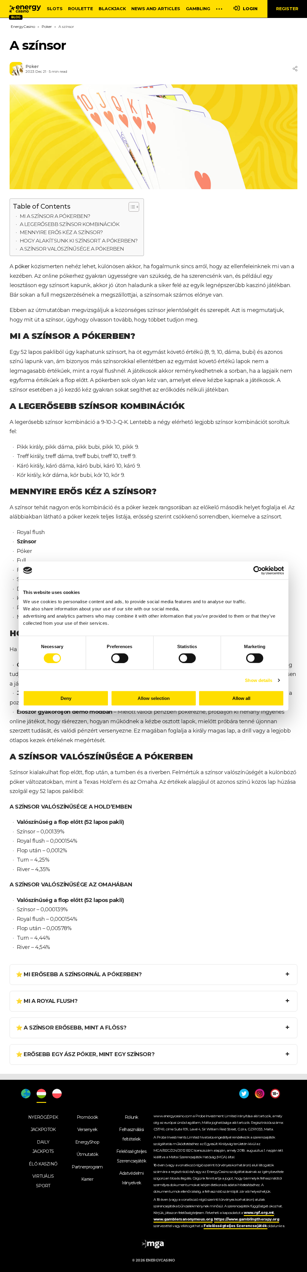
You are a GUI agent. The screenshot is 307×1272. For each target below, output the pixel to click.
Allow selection (154, 698)
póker (22, 266)
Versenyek (87, 1129)
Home (25, 9)
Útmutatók (87, 1154)
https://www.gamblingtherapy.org (246, 1219)
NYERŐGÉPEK (43, 1117)
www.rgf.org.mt (259, 1212)
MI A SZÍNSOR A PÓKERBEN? (55, 216)
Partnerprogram (87, 1167)
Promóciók (87, 1117)
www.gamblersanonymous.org (183, 1219)
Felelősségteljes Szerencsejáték (235, 1226)
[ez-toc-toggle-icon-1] (131, 207)
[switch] (119, 658)
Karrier (87, 1179)
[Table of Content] (134, 207)
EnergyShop (87, 1142)
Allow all (241, 698)
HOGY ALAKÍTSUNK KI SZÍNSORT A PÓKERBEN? (79, 240)
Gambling (198, 8)
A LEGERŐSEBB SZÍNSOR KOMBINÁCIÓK (70, 224)
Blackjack (112, 8)
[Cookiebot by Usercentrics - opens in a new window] (257, 570)
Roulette (80, 8)
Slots (55, 8)
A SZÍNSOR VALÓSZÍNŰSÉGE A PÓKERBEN (72, 248)
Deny (66, 698)
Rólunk (131, 1117)
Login (250, 8)
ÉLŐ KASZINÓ (43, 1164)
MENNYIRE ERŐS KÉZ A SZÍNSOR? (61, 232)
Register (287, 8)
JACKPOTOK (43, 1129)
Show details (258, 680)
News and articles (155, 8)
